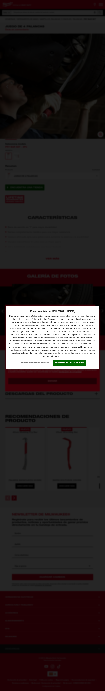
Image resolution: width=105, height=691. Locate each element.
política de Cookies (87, 347)
